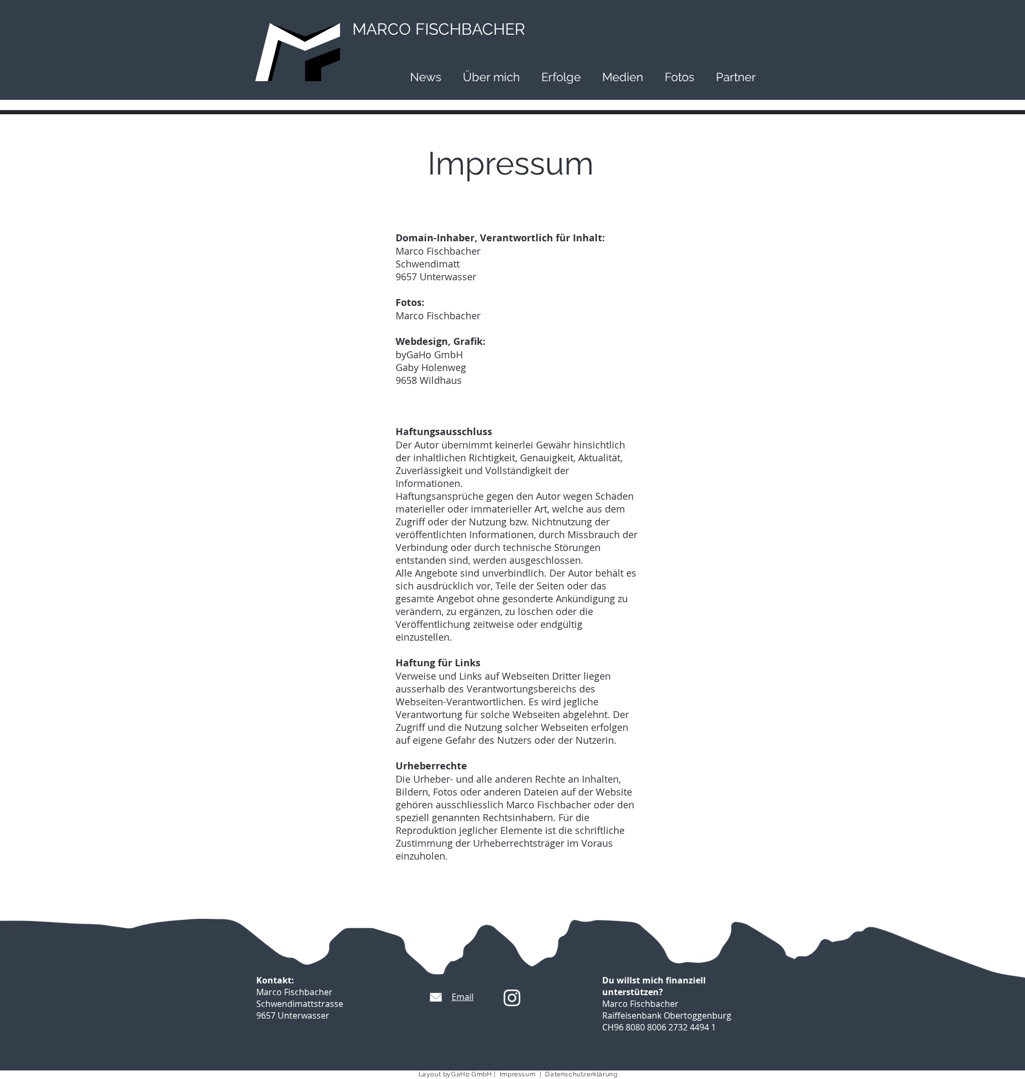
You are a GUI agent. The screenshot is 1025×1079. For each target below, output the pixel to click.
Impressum (520, 1074)
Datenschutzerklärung (581, 1074)
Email (463, 997)
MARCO (438, 29)
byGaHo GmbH (467, 1074)
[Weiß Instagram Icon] (512, 998)
